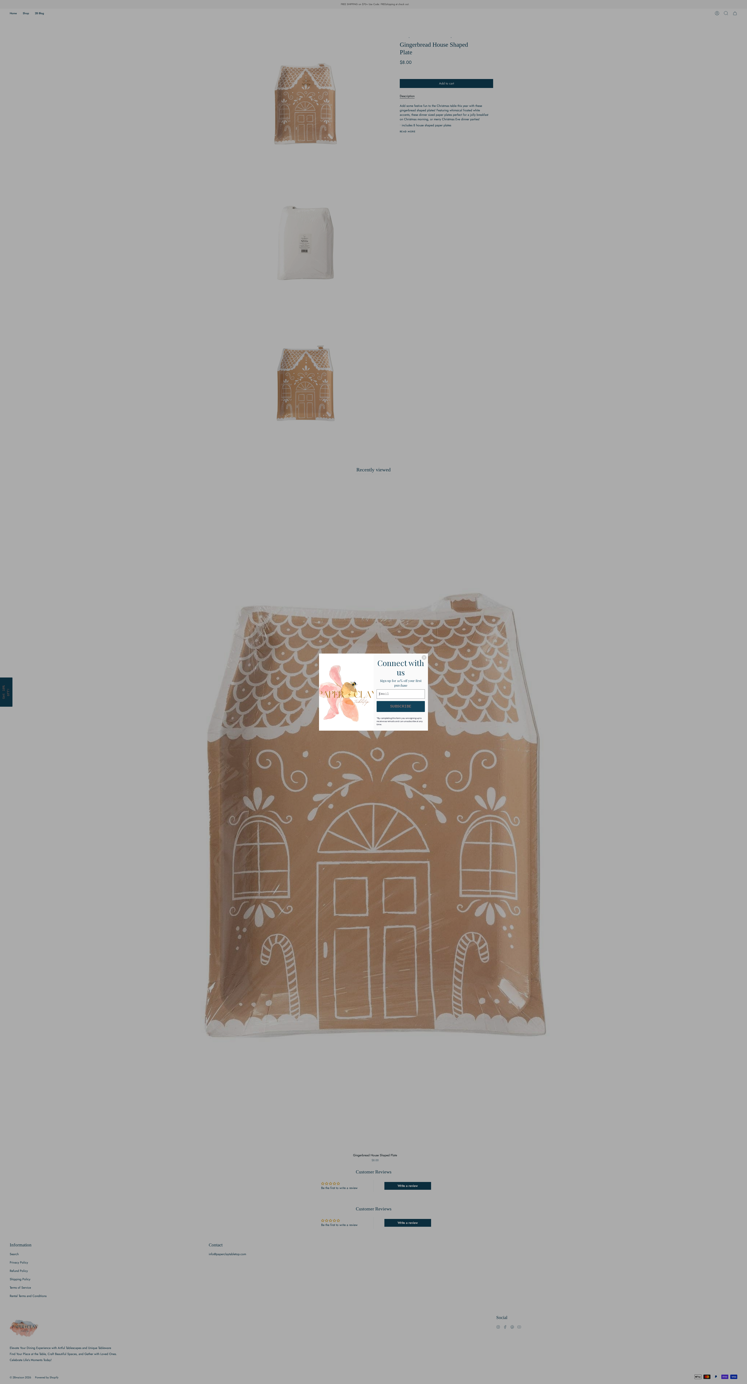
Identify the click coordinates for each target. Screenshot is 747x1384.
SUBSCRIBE (400, 706)
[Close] (424, 657)
